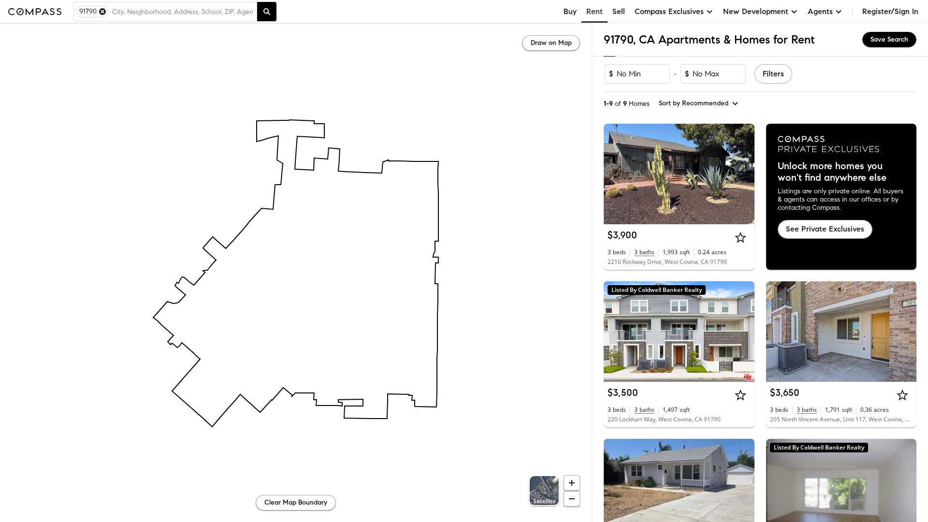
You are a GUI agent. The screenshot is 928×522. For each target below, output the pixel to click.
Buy (570, 11)
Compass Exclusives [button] (669, 11)
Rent (594, 11)
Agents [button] (820, 11)
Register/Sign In (890, 11)
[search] (266, 11)
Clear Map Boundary (295, 502)
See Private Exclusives (825, 228)
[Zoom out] (572, 499)
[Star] (740, 237)
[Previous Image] (615, 174)
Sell (618, 11)
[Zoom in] (572, 483)
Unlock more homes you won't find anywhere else (832, 172)
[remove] (102, 11)
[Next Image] (743, 174)
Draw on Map (551, 43)
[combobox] (182, 11)
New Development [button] (755, 11)
